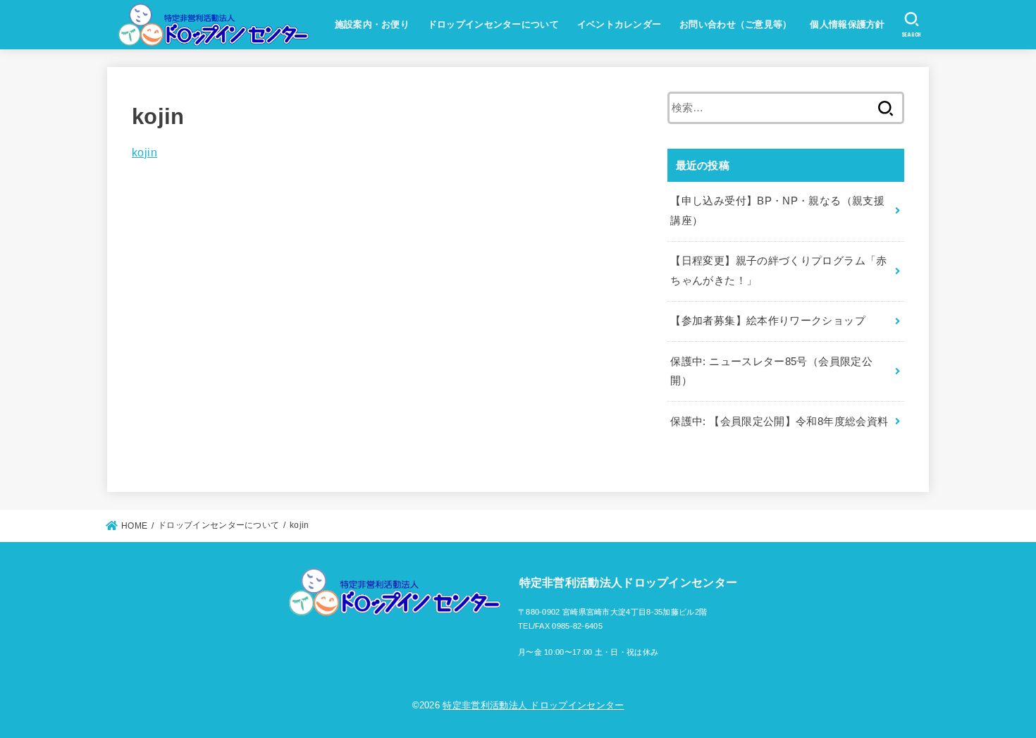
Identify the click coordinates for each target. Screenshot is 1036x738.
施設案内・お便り (372, 24)
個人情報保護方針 (847, 24)
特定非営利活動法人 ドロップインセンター (533, 705)
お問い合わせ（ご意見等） (735, 24)
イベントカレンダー (619, 24)
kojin (144, 152)
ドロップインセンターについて (493, 24)
